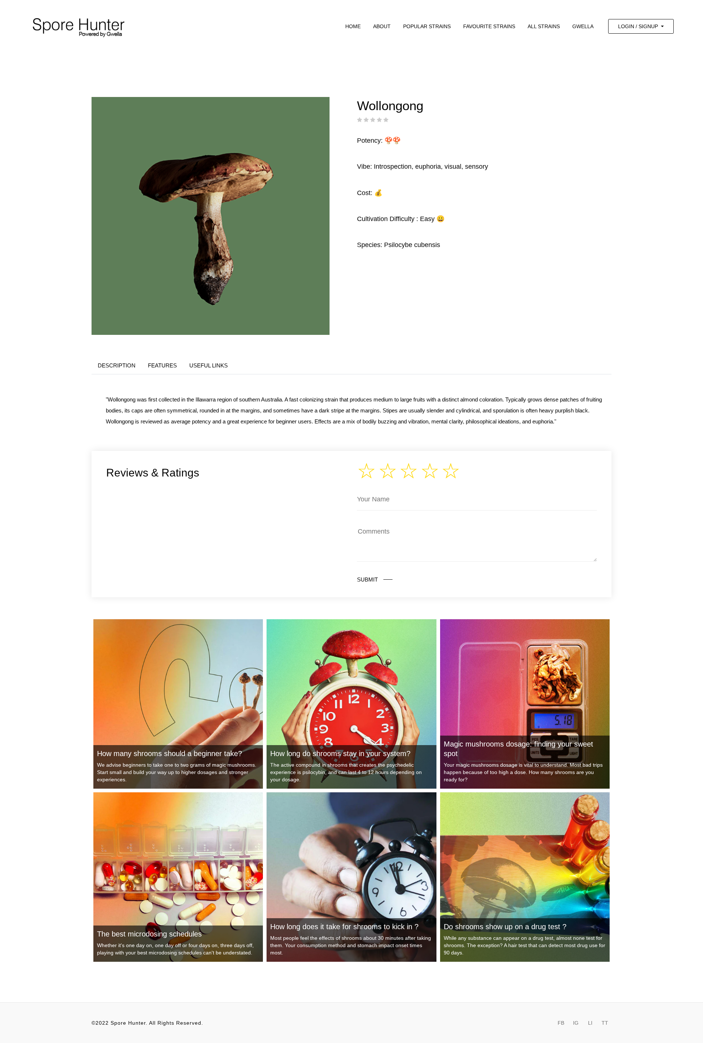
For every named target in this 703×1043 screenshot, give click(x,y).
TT (605, 1023)
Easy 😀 (432, 219)
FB (561, 1023)
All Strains (544, 26)
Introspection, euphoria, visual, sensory (431, 166)
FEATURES (162, 365)
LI (590, 1023)
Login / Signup (638, 26)
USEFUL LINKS (208, 365)
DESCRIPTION (116, 365)
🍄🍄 (392, 140)
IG (576, 1023)
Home (353, 26)
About (382, 26)
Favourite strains (489, 26)
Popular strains (427, 26)
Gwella (583, 26)
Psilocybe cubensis (412, 244)
